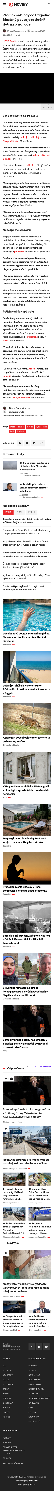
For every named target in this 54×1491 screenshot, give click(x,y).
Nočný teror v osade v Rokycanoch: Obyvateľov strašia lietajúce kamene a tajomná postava (27, 554)
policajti (30, 165)
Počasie (6, 1417)
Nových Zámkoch (22, 397)
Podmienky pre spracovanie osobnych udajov (14, 1450)
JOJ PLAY (7, 1371)
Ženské (6, 1394)
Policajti (20, 431)
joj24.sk (33, 1371)
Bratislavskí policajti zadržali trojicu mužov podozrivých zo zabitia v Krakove (25, 588)
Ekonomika (34, 1417)
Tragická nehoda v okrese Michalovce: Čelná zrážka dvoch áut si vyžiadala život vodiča (25, 543)
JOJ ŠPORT (8, 1375)
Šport (6, 1389)
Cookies (7, 1458)
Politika (32, 1412)
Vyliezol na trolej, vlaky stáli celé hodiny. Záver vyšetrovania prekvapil (26, 577)
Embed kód (47, 108)
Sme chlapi (8, 1403)
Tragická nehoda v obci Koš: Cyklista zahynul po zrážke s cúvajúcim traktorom (27, 521)
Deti (12, 431)
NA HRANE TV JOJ (36, 1389)
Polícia (30, 427)
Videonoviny (35, 1380)
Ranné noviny (35, 1384)
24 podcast (34, 1394)
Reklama (7, 1438)
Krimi (31, 1408)
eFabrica (33, 1484)
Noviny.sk (33, 1366)
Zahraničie (34, 1403)
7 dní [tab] (19, 512)
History (6, 1412)
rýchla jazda (41, 427)
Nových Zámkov (11, 141)
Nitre (5, 340)
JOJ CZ (6, 1380)
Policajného (32, 337)
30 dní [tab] (31, 512)
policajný (34, 137)
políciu (32, 369)
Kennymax (33, 1481)
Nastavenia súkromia (13, 1464)
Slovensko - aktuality (39, 1398)
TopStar (7, 1398)
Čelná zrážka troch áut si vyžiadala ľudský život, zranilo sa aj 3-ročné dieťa (24, 565)
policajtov (19, 251)
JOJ (4, 1366)
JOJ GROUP (8, 1384)
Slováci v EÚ (34, 1422)
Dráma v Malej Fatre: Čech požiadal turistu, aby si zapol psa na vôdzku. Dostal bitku (27, 532)
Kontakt (7, 1443)
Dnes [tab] (8, 512)
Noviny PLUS (34, 1375)
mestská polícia (17, 427)
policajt (24, 137)
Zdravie (6, 1408)
